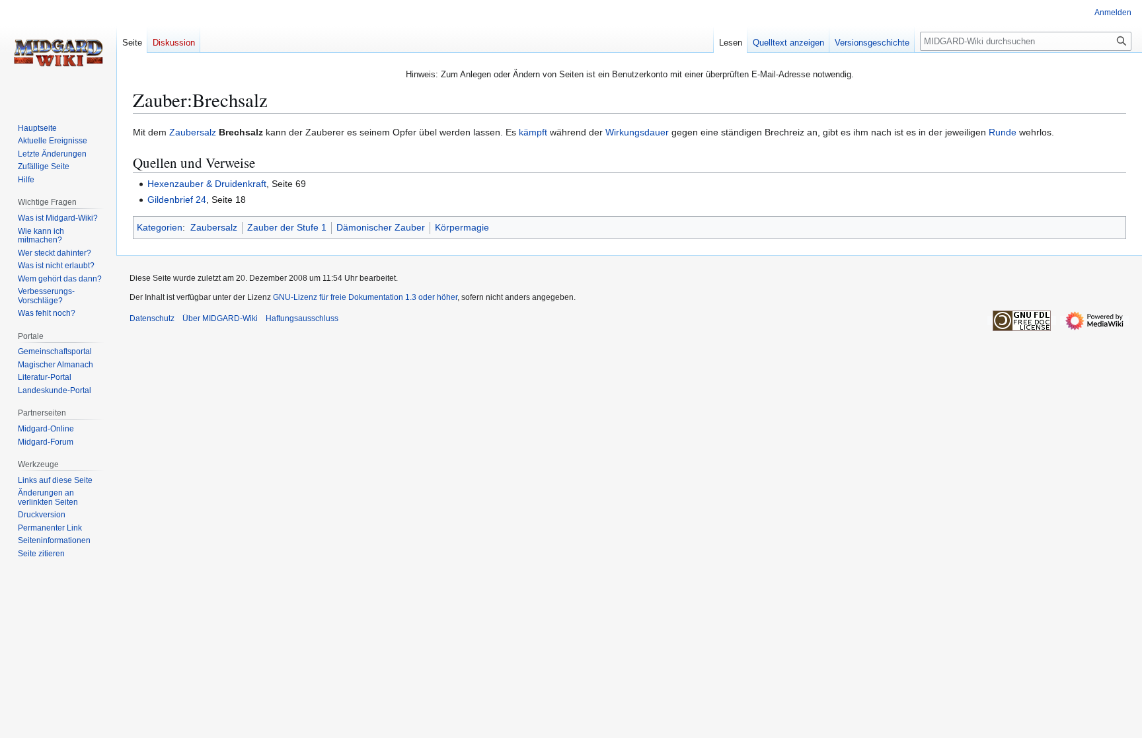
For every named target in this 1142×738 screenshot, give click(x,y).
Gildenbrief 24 (176, 199)
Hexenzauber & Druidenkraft (206, 183)
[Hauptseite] (58, 53)
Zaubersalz (192, 132)
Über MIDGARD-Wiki (220, 318)
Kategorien (159, 227)
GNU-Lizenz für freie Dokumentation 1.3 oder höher (365, 297)
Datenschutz (152, 318)
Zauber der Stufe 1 (286, 227)
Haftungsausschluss (302, 318)
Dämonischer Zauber (380, 227)
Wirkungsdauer (637, 132)
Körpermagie (462, 227)
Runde (1002, 132)
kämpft (533, 132)
